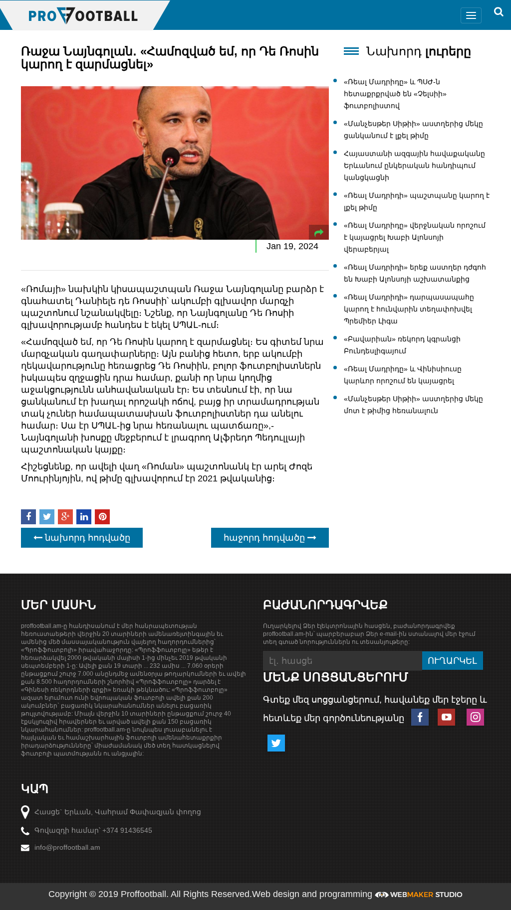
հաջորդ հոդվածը (265, 538)
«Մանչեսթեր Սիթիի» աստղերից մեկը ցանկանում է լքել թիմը (413, 130)
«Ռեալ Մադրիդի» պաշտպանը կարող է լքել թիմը (417, 201)
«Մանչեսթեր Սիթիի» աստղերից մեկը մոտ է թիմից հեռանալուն (413, 405)
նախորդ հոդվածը (86, 538)
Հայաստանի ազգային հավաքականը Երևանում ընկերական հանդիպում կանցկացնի (414, 165)
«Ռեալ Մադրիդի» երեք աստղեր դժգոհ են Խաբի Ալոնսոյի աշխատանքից (415, 273)
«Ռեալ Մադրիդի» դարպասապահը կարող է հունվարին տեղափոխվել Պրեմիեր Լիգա (409, 309)
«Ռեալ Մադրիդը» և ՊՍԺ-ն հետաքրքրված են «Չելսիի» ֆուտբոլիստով (395, 94)
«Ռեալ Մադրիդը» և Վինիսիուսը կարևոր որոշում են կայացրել (403, 375)
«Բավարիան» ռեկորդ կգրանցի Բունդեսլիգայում (402, 345)
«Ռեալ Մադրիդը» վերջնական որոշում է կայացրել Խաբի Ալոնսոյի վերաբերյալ (415, 237)
